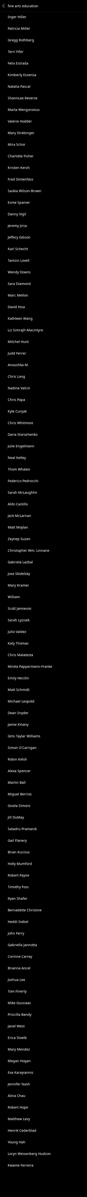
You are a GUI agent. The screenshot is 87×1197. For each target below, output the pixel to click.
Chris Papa (16, 399)
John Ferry (16, 933)
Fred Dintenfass (20, 179)
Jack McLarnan (19, 515)
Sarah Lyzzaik (18, 620)
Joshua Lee (16, 979)
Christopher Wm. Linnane (28, 550)
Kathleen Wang (20, 318)
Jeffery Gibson (19, 237)
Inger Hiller (17, 17)
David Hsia (16, 307)
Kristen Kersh (19, 167)
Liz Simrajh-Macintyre (25, 330)
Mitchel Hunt (18, 341)
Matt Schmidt (18, 689)
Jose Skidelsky (19, 573)
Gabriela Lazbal (20, 562)
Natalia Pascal (19, 86)
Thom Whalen (19, 469)
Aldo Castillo (18, 504)
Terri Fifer (15, 51)
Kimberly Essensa (22, 75)
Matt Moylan (18, 527)
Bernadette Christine (25, 910)
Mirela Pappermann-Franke (30, 666)
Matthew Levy (19, 1119)
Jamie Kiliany (18, 724)
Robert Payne (18, 875)
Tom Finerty (17, 991)
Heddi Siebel (18, 921)
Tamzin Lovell (18, 260)
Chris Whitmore (20, 423)
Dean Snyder (18, 713)
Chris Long (16, 376)
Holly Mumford (20, 863)
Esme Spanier (19, 202)
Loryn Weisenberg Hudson (29, 1153)
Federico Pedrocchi (23, 481)
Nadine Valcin (19, 388)
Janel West (16, 1026)
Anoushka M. (18, 365)
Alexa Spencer (19, 771)
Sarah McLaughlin (22, 492)
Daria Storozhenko (22, 434)
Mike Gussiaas (19, 1003)
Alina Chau (16, 1095)
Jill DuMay (16, 817)
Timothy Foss (18, 887)
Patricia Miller (19, 28)
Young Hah (16, 1142)
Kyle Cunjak (17, 411)
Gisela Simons (19, 805)
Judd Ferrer (17, 353)
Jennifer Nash (19, 1084)
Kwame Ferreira (20, 1165)
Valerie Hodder (20, 121)
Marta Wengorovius (24, 109)
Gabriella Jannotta (22, 945)
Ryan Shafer (17, 898)
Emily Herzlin (18, 678)
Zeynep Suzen (19, 539)
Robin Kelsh (17, 759)
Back (4, 6)
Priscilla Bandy (19, 1014)
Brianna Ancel (19, 968)
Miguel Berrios (20, 794)
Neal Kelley (17, 457)
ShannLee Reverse (22, 98)
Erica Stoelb (17, 1037)
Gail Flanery (17, 840)
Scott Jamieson (19, 608)
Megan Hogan (19, 1061)
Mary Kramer (18, 585)
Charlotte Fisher (21, 156)
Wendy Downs (19, 272)
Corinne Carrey (20, 956)
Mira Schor (16, 144)
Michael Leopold (21, 701)
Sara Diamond (19, 283)
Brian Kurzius (19, 852)
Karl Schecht (18, 249)
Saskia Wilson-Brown (24, 191)
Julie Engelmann (21, 446)
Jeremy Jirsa (17, 225)
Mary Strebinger (21, 133)
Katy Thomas (18, 643)
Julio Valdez (17, 631)
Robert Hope (18, 1107)
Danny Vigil (17, 214)
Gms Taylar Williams (24, 736)
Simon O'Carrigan (22, 747)
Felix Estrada (18, 63)
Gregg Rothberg (21, 40)
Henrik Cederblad (22, 1130)
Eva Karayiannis (20, 1072)
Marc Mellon (18, 295)
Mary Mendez (19, 1049)
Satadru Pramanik (22, 829)
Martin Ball (17, 782)
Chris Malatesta (20, 655)
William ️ (14, 597)
